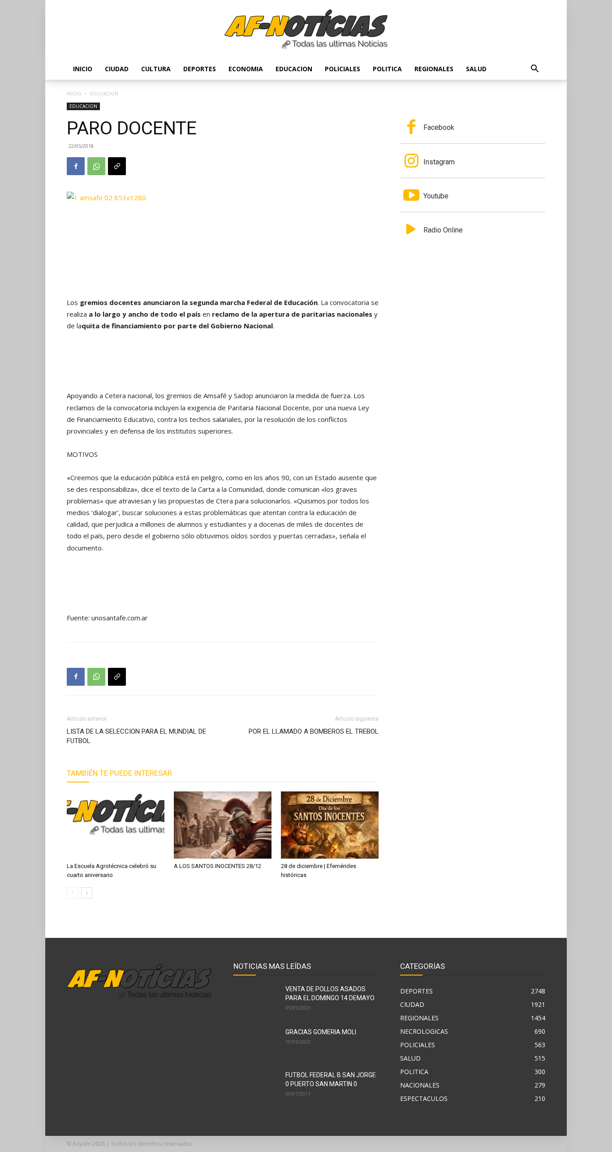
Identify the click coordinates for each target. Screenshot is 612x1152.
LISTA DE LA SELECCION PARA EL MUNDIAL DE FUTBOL (136, 736)
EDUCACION (294, 68)
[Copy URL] (117, 166)
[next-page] (86, 892)
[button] (534, 69)
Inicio (82, 68)
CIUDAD (117, 68)
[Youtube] (411, 196)
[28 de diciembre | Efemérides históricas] (330, 825)
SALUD (476, 68)
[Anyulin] (306, 29)
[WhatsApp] (96, 166)
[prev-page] (72, 892)
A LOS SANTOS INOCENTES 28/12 (217, 866)
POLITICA (387, 68)
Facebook (438, 127)
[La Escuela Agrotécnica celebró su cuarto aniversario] (115, 825)
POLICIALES (342, 68)
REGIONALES (433, 68)
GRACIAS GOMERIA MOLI (320, 1032)
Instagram (439, 162)
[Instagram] (411, 161)
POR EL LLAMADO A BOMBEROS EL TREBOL (314, 731)
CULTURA (156, 68)
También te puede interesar (119, 773)
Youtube (435, 196)
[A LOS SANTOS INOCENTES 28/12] (223, 825)
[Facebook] (76, 166)
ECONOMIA (245, 68)
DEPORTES (199, 68)
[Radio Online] (411, 230)
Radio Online (443, 230)
